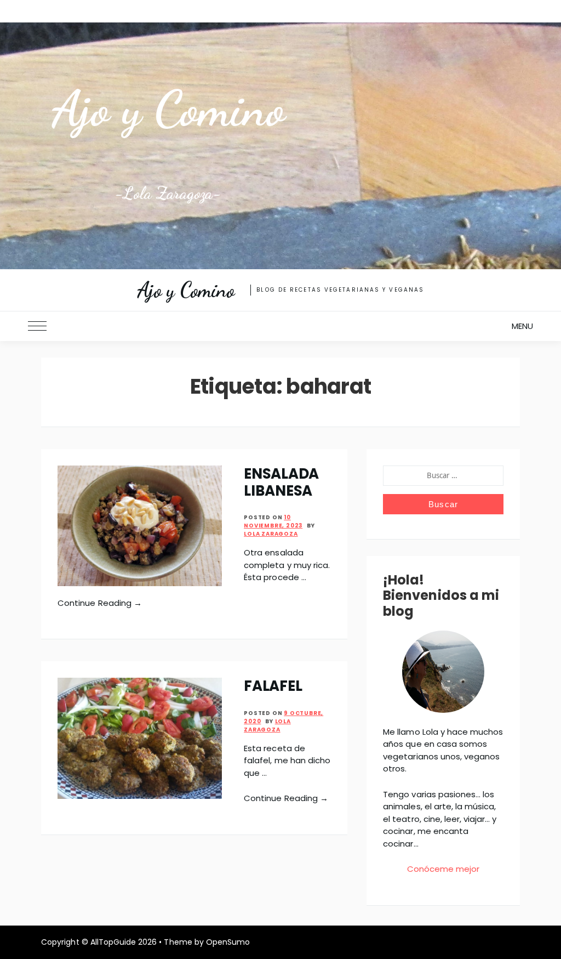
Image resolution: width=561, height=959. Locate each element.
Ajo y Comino (167, 108)
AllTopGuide (113, 942)
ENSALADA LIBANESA (281, 482)
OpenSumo (228, 942)
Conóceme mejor (443, 869)
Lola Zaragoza (270, 534)
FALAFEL (273, 686)
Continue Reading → (100, 603)
